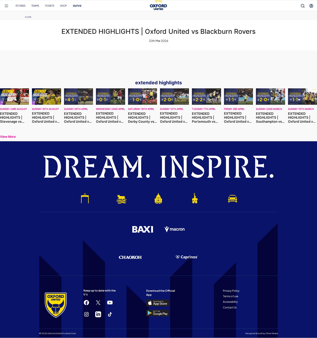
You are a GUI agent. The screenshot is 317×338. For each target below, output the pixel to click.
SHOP (63, 5)
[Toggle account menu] (311, 5)
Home (28, 17)
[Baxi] (142, 229)
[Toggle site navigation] (6, 5)
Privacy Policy (231, 290)
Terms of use (230, 296)
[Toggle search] (302, 5)
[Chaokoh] (130, 257)
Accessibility (230, 301)
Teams (35, 5)
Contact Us (230, 307)
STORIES (20, 5)
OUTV (77, 6)
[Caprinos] (186, 257)
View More (8, 136)
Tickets (49, 5)
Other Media (271, 333)
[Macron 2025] (174, 229)
